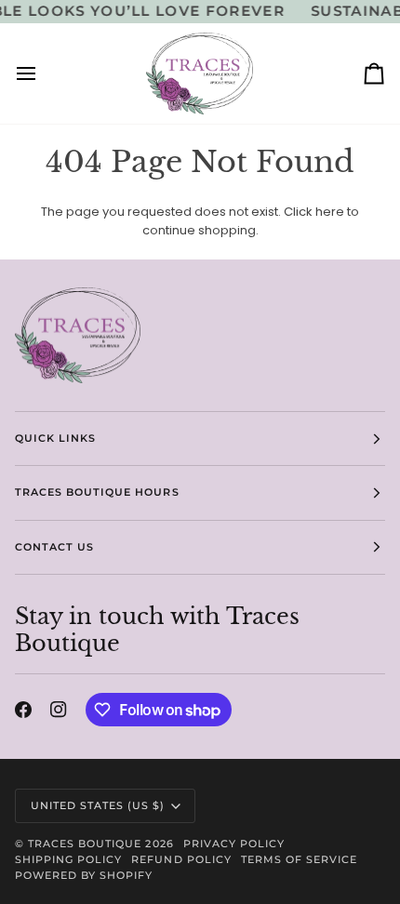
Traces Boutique (84, 843)
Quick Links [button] (55, 438)
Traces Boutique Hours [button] (97, 492)
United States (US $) (98, 805)
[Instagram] (58, 709)
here (329, 211)
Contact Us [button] (54, 546)
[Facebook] (23, 709)
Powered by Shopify (84, 875)
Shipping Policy (68, 859)
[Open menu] (43, 73)
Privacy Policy (234, 843)
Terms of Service (299, 859)
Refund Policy (181, 859)
